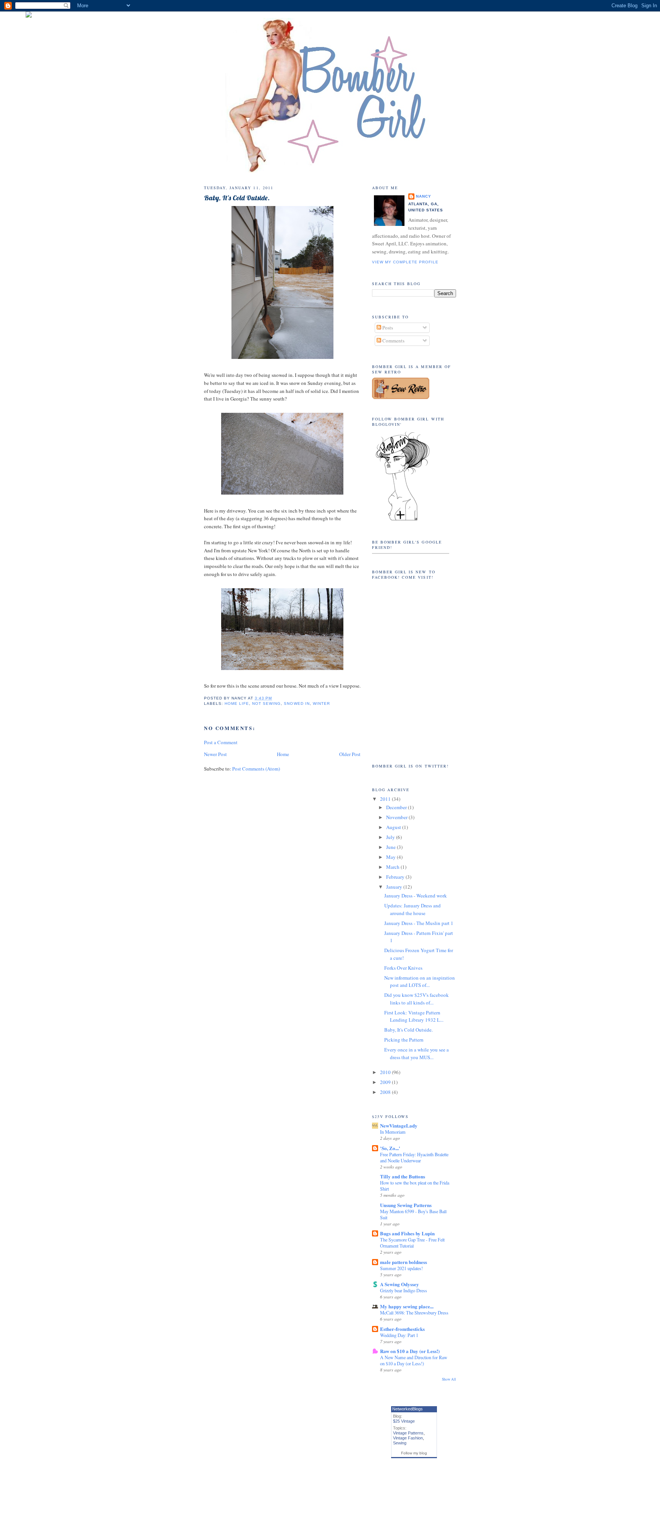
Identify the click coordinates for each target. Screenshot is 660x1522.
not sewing (266, 703)
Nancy (423, 196)
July (391, 837)
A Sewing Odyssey (399, 1284)
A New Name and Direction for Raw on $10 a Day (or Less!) (413, 1360)
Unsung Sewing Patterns (406, 1205)
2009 (386, 1082)
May (391, 856)
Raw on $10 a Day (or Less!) (410, 1351)
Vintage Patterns (408, 1433)
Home (283, 754)
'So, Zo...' (390, 1148)
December (397, 807)
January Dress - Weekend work (415, 895)
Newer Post (215, 754)
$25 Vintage (404, 1421)
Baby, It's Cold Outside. (237, 197)
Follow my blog (414, 1453)
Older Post (350, 754)
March (393, 866)
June (391, 847)
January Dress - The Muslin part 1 (418, 923)
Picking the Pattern (404, 1039)
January (394, 886)
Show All (449, 1379)
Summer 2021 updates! (401, 1268)
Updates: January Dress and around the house (412, 909)
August (394, 827)
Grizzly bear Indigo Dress (403, 1290)
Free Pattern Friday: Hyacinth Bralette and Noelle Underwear (414, 1157)
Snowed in (296, 703)
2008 (386, 1092)
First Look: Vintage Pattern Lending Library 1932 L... (413, 1016)
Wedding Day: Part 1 (399, 1335)
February (396, 876)
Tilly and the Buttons (402, 1176)
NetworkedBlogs (407, 1409)
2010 (386, 1072)
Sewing (399, 1443)
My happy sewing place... (407, 1306)
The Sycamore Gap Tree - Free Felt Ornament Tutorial (412, 1242)
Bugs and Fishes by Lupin (407, 1233)
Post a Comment (221, 742)
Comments (392, 340)
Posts (387, 327)
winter (321, 703)
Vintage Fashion (408, 1438)
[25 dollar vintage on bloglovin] (402, 519)
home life (237, 703)
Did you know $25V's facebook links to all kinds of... (416, 998)
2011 (386, 798)
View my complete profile (405, 262)
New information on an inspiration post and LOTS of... (419, 981)
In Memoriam (393, 1132)
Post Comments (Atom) (256, 768)
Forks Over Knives (403, 967)
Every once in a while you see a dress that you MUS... (416, 1053)
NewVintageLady (398, 1125)
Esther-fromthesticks (402, 1328)
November (397, 817)
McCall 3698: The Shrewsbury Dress (414, 1312)
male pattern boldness (403, 1262)
